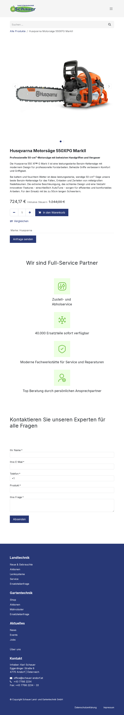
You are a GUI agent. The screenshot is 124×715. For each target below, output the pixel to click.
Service (14, 578)
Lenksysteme (17, 574)
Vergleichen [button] (21, 221)
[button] (15, 86)
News (13, 630)
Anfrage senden (23, 239)
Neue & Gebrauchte (21, 564)
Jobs (13, 639)
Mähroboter (17, 609)
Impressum (109, 707)
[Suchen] (109, 24)
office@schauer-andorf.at (28, 677)
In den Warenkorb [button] (53, 212)
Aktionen (15, 569)
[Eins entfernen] (14, 212)
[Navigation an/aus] (111, 8)
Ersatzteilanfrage (19, 583)
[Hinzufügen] (30, 212)
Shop (13, 599)
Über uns (15, 649)
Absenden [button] (19, 519)
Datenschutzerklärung (86, 707)
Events (14, 634)
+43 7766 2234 (23, 681)
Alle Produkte (18, 31)
